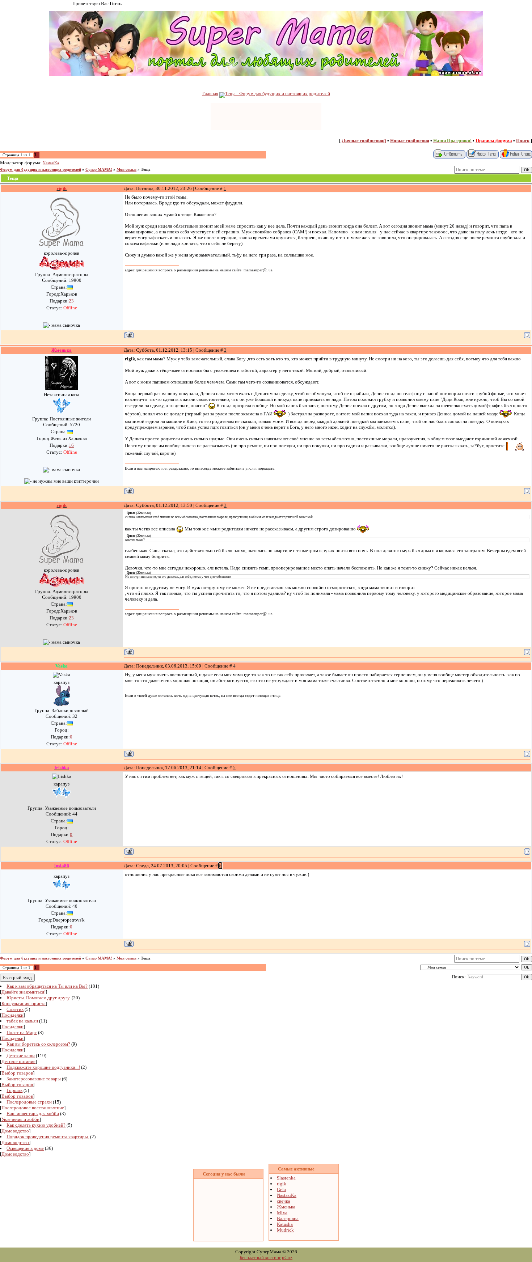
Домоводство (15, 1131)
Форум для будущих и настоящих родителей (40, 169)
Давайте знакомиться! (23, 992)
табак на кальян (22, 1021)
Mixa (282, 1212)
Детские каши (21, 1055)
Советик (15, 1009)
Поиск (522, 140)
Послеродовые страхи (29, 1102)
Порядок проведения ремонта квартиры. (48, 1136)
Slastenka (286, 1178)
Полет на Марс (22, 1032)
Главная (210, 93)
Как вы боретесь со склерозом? (38, 1044)
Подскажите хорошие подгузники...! (43, 1067)
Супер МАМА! (98, 169)
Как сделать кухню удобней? (36, 1125)
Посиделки (12, 1015)
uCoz (287, 1257)
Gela (281, 1189)
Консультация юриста (23, 1003)
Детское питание (18, 1061)
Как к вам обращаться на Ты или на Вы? (47, 986)
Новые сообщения (409, 140)
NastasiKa (51, 163)
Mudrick (285, 1230)
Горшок (14, 1090)
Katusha (285, 1224)
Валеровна (288, 1218)
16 (71, 445)
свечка (283, 1201)
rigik (281, 1183)
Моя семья (126, 169)
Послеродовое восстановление (32, 1107)
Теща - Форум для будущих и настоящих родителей (277, 93)
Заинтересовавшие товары (34, 1078)
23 (71, 301)
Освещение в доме (25, 1148)
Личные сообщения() (364, 140)
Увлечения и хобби (20, 1119)
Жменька (286, 1207)
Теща (146, 169)
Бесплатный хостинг (260, 1257)
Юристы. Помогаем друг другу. (39, 997)
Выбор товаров (17, 1073)
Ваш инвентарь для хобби (33, 1113)
